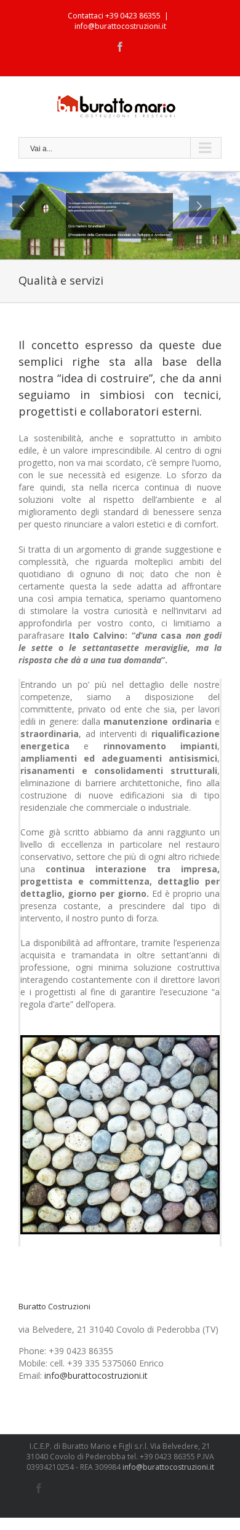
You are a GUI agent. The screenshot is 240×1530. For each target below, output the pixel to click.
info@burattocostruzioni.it (120, 26)
